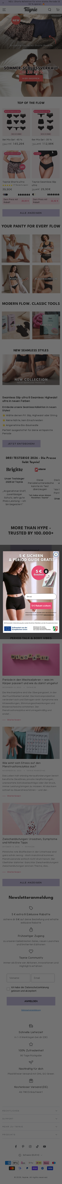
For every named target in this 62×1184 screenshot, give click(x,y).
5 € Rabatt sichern (41, 605)
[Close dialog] (56, 554)
